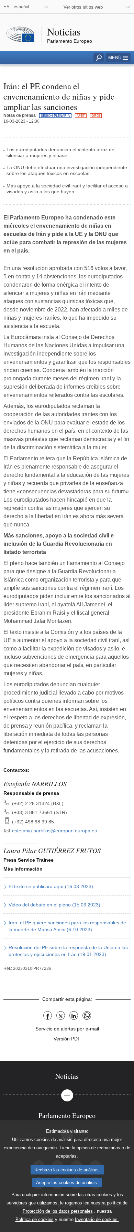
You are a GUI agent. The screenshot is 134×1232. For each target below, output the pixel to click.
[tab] (67, 1076)
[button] (118, 57)
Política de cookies (34, 1219)
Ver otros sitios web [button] (83, 7)
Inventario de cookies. (97, 1219)
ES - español (16, 6)
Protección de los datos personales (58, 1211)
